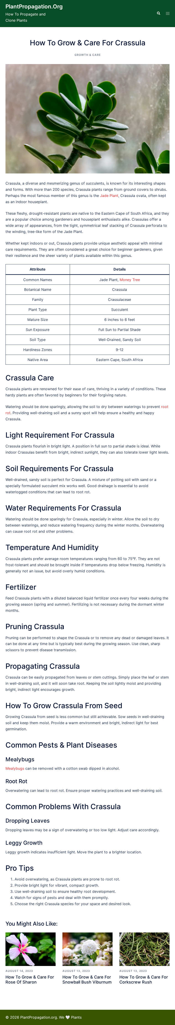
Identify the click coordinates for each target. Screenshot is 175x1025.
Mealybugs (14, 768)
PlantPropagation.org (34, 6)
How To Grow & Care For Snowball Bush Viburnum (87, 979)
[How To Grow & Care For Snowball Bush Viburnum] (87, 949)
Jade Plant (109, 195)
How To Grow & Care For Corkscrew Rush (143, 979)
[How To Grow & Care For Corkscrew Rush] (144, 949)
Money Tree (130, 279)
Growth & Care (88, 55)
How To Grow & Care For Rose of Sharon (29, 979)
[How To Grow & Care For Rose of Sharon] (30, 949)
